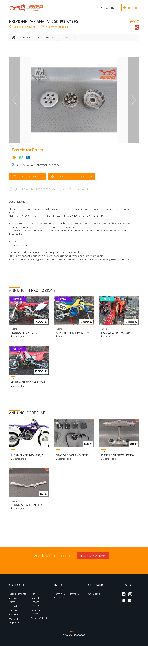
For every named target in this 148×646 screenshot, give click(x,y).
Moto (34, 593)
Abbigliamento (18, 593)
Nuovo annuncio (94, 556)
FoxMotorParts (27, 150)
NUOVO (131, 7)
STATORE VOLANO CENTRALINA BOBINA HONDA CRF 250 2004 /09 (74, 455)
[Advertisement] (74, 49)
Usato (66, 37)
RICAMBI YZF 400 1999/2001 (29, 455)
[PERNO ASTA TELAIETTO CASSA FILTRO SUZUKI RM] (29, 482)
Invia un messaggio (56, 26)
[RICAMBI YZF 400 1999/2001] (29, 433)
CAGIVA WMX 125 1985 (116, 333)
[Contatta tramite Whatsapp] (21, 158)
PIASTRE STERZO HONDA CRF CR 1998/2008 (119, 455)
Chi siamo (94, 593)
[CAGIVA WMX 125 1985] (119, 310)
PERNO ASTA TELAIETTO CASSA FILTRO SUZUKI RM (29, 505)
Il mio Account (107, 7)
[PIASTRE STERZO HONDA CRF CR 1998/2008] (119, 433)
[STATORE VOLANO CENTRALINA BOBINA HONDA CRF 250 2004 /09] (74, 433)
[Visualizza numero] (29, 157)
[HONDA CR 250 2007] (29, 310)
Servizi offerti (39, 618)
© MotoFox (74, 631)
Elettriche (14, 614)
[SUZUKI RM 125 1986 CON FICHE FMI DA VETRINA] (74, 310)
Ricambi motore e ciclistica (38, 37)
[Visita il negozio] (14, 158)
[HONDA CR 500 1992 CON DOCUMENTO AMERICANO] (29, 360)
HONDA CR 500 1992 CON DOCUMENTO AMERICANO (29, 382)
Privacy (74, 593)
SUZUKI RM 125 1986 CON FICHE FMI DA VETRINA (74, 333)
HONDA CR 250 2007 (25, 333)
